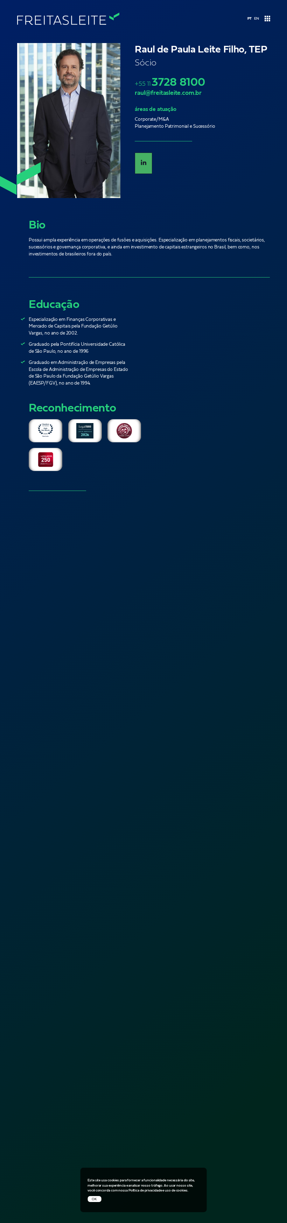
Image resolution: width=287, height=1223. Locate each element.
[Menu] (267, 19)
